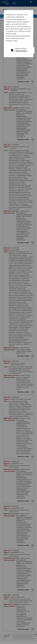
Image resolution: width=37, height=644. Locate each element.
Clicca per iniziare (21, 51)
